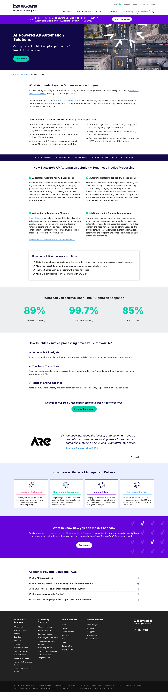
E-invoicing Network (43, 620)
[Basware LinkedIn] (139, 630)
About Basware (69, 619)
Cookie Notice (59, 685)
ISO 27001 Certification (84, 688)
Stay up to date (67, 649)
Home (15, 74)
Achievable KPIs (63, 157)
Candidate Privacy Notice (133, 685)
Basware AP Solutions (20, 620)
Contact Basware (94, 619)
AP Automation (19, 627)
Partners (100, 11)
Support (127, 4)
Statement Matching (21, 651)
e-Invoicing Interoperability (47, 651)
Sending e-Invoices (45, 634)
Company (128, 11)
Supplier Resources (140, 4)
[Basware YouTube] (145, 630)
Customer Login (91, 625)
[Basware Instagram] (135, 630)
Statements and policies (22, 688)
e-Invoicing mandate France (48, 638)
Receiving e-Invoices (45, 630)
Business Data (109, 685)
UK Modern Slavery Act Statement (44, 688)
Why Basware (84, 11)
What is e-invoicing (45, 627)
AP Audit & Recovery (21, 648)
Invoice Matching (20, 655)
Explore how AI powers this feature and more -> (52, 239)
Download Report (122, 19)
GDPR (119, 685)
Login (153, 4)
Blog (63, 639)
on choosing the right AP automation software (67, 533)
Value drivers (81, 157)
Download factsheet (84, 409)
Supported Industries (21, 658)
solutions (24, 74)
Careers (64, 642)
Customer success (99, 157)
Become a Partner (92, 639)
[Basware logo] (143, 624)
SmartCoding (35, 218)
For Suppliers (90, 632)
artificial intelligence (67, 100)
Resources (114, 11)
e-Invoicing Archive (45, 648)
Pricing (64, 628)
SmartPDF (17, 640)
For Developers (91, 635)
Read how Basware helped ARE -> (82, 448)
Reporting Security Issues (103, 688)
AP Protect (17, 644)
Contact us (143, 12)
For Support (90, 628)
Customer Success (68, 632)
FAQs (114, 157)
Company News (67, 646)
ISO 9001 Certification (66, 688)
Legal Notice (71, 685)
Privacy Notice (83, 685)
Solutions (67, 11)
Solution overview (43, 157)
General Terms (96, 685)
